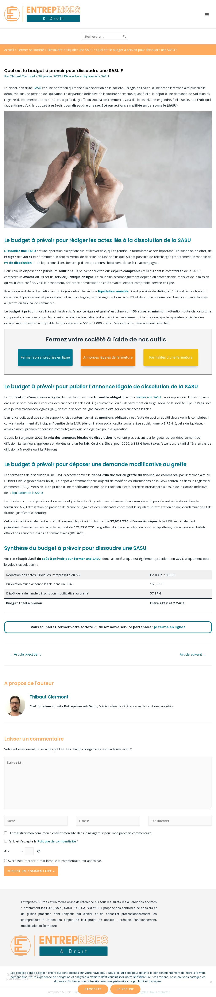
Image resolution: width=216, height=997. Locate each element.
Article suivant (193, 654)
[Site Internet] (180, 821)
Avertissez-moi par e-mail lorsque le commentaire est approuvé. (54, 861)
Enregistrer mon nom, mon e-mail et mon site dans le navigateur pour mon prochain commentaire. (81, 833)
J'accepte (93, 989)
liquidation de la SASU (27, 492)
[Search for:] (102, 36)
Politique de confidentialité (57, 841)
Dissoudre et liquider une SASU (70, 50)
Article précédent (25, 654)
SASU (37, 88)
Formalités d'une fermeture (171, 357)
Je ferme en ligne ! (169, 627)
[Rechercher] (125, 36)
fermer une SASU (148, 397)
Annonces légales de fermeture (108, 357)
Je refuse (125, 989)
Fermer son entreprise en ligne (45, 357)
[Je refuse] (211, 982)
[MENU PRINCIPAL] (207, 14)
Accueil (9, 50)
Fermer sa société (31, 50)
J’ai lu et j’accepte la (43, 841)
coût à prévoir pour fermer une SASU (71, 558)
